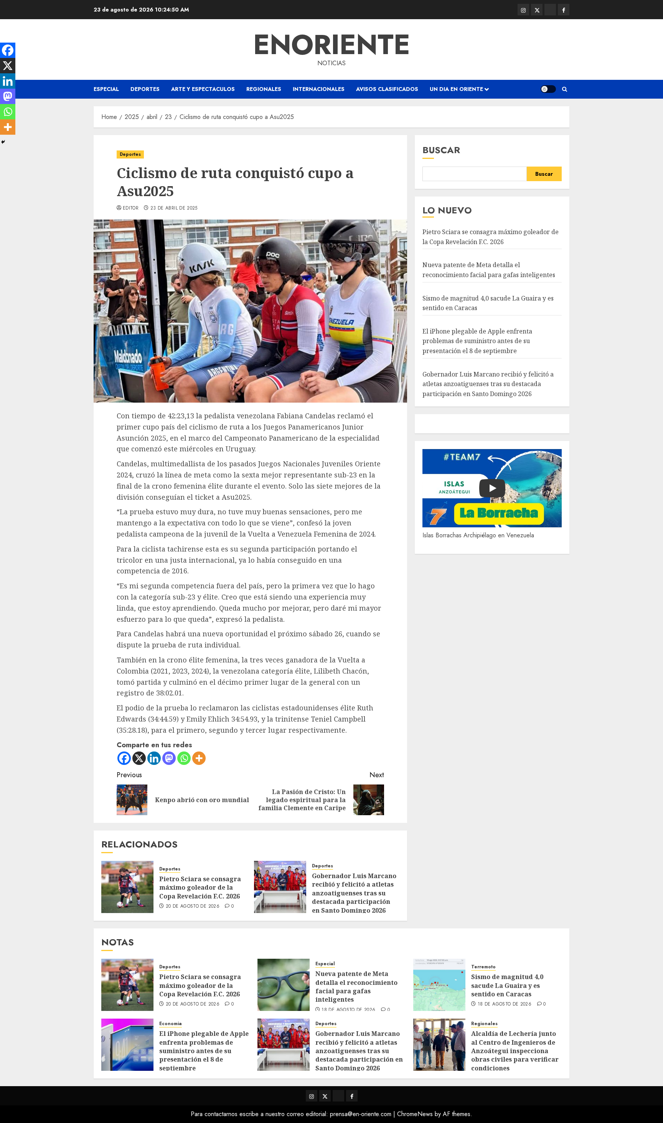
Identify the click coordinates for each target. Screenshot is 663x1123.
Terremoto (483, 967)
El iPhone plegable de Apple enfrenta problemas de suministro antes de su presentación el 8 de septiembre (477, 341)
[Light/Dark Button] (548, 89)
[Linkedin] (154, 758)
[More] (199, 758)
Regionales (263, 89)
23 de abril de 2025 (174, 208)
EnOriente (331, 44)
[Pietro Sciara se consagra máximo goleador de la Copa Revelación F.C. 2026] (127, 887)
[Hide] (3, 142)
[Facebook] (124, 758)
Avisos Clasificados (387, 89)
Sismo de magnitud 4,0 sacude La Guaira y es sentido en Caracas (507, 985)
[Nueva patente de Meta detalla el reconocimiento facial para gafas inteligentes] (283, 985)
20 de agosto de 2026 (192, 906)
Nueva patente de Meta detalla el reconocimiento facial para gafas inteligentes (356, 986)
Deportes (145, 89)
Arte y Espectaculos (203, 89)
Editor (131, 208)
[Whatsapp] (184, 758)
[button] (564, 89)
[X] (139, 758)
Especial (106, 89)
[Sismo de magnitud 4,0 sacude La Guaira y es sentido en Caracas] (439, 985)
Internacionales (319, 89)
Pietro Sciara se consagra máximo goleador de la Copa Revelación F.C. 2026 (200, 887)
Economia (170, 1024)
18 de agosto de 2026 (348, 1010)
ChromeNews (415, 1114)
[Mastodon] (169, 758)
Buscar (441, 150)
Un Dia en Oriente (456, 89)
